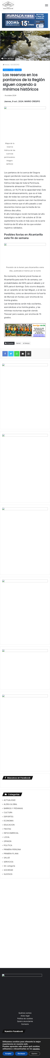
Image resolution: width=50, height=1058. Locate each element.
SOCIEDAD (15, 65)
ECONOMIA (8, 821)
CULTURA (8, 812)
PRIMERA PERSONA (12, 849)
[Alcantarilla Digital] (8, 5)
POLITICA (8, 845)
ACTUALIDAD (9, 800)
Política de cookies (25, 1018)
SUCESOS (8, 874)
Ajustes (34, 1054)
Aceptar (8, 1054)
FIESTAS (7, 829)
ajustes (36, 1049)
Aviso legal (25, 1016)
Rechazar (21, 1054)
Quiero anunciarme (25, 1021)
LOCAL (7, 837)
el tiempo (26, 343)
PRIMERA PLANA (8, 70)
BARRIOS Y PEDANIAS (13, 808)
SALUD (7, 858)
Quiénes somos (25, 1013)
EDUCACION (9, 825)
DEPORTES (8, 817)
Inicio (6, 65)
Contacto (25, 1024)
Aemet (18, 343)
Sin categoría (9, 866)
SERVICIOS (8, 862)
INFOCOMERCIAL (11, 833)
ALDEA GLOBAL (10, 804)
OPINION (7, 841)
